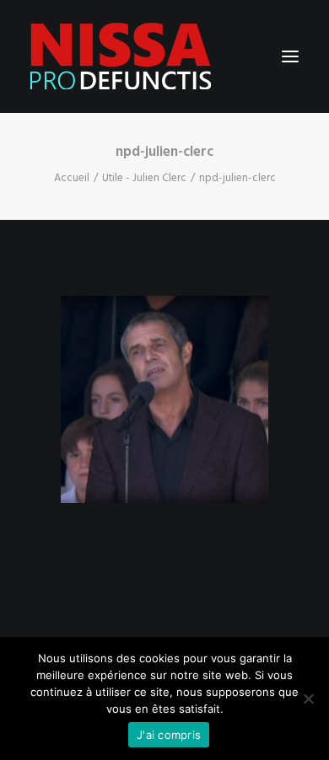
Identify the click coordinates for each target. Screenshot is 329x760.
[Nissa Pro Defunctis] (120, 56)
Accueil (71, 178)
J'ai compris (169, 734)
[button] (290, 56)
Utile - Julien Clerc (144, 178)
